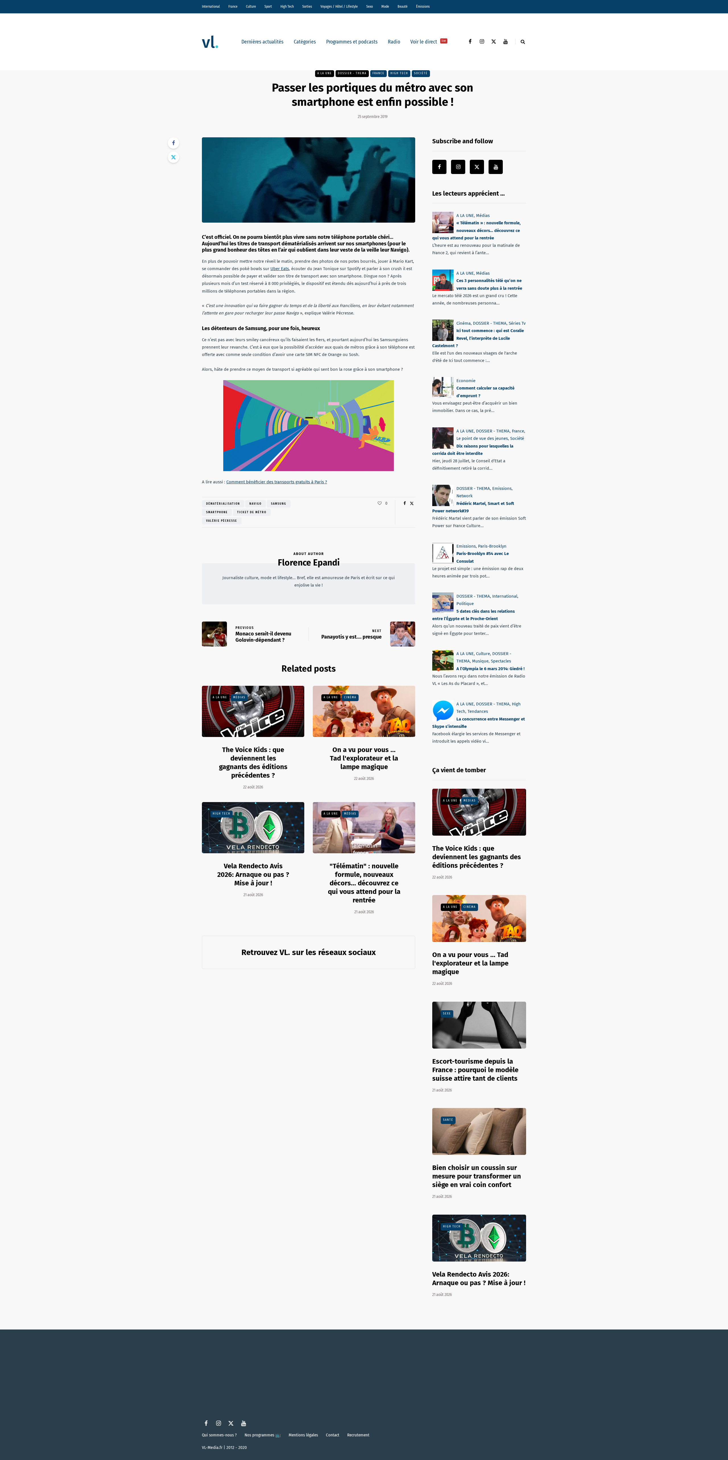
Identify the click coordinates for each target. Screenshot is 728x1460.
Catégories (305, 42)
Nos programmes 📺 (263, 1435)
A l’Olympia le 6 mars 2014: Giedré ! (490, 668)
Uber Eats (279, 268)
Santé (448, 1120)
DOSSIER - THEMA (352, 73)
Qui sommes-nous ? (219, 1435)
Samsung (278, 504)
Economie (465, 380)
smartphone (217, 512)
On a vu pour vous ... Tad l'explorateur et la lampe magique (364, 758)
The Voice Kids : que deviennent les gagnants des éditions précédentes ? (476, 856)
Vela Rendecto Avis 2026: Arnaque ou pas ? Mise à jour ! (253, 874)
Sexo (369, 7)
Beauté (403, 7)
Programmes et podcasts (352, 42)
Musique (480, 661)
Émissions (423, 7)
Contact (332, 1435)
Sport (268, 7)
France (232, 7)
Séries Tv (517, 323)
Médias (239, 697)
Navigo (255, 504)
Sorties (307, 7)
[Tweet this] (173, 157)
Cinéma (350, 697)
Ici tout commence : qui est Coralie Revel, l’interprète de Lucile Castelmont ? (478, 338)
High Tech (287, 7)
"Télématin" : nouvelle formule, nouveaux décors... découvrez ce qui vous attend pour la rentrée (364, 883)
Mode (385, 7)
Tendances (478, 711)
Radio (394, 42)
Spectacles (501, 661)
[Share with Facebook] (173, 143)
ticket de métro (251, 512)
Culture (251, 7)
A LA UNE (324, 73)
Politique (465, 603)
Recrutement (358, 1435)
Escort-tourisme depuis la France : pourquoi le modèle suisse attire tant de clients (475, 1069)
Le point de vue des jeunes (482, 438)
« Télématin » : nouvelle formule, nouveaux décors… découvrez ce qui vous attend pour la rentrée (476, 230)
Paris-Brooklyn (492, 546)
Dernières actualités (262, 42)
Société (421, 73)
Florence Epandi (309, 563)
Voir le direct (428, 42)
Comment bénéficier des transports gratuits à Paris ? (276, 481)
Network (464, 495)
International (211, 7)
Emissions (502, 488)
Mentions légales (303, 1435)
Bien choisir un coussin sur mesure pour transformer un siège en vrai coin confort (476, 1176)
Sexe (447, 1013)
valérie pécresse (221, 521)
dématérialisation (223, 504)
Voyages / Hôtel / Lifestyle (339, 7)
